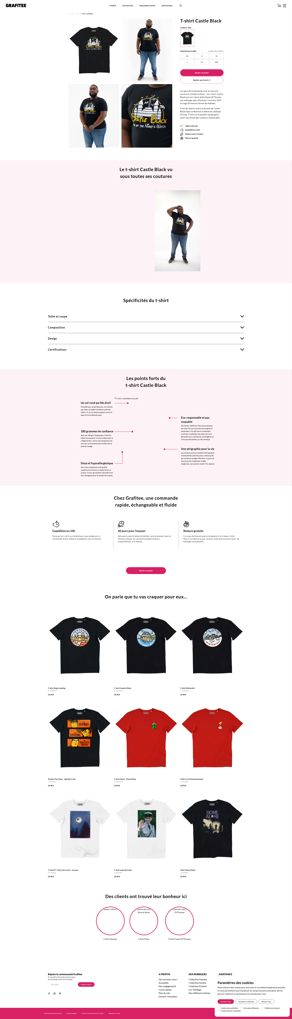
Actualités (164, 982)
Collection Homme (198, 979)
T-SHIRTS (112, 6)
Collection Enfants (198, 986)
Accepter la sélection (246, 1002)
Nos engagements (167, 986)
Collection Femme (197, 982)
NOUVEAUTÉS (127, 6)
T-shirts (78, 14)
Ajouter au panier (202, 73)
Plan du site (164, 993)
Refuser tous (266, 1002)
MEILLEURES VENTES (147, 6)
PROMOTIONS (167, 6)
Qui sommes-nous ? (168, 979)
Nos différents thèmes (199, 993)
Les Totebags (195, 989)
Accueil (71, 14)
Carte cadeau (165, 989)
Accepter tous (225, 1002)
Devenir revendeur (168, 996)
